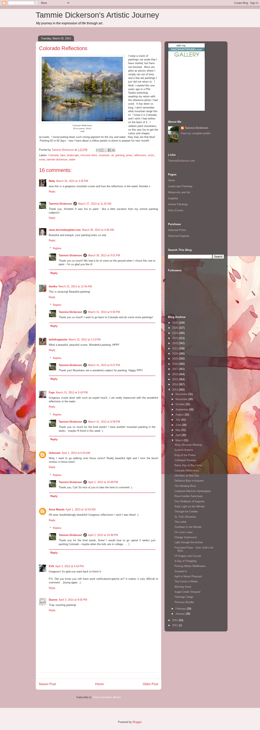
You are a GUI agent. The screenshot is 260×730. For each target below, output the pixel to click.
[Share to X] (106, 150)
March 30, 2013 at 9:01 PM (104, 255)
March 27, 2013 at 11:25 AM (94, 203)
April (179, 435)
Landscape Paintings (180, 186)
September (182, 409)
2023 (175, 338)
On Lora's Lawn (183, 532)
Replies (57, 248)
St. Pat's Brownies (185, 516)
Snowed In (180, 571)
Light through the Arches (188, 542)
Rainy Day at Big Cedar (188, 465)
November (182, 399)
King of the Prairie (185, 455)
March (180, 440)
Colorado (53, 155)
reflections (140, 155)
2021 (175, 348)
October (181, 404)
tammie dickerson (57, 159)
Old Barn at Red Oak (186, 475)
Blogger (137, 722)
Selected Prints (177, 230)
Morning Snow (182, 586)
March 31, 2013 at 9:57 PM (104, 365)
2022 (175, 343)
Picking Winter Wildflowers (190, 566)
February (181, 608)
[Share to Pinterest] (113, 150)
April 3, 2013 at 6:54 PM (69, 566)
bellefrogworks (58, 339)
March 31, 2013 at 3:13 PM (85, 339)
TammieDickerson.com (181, 160)
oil (112, 155)
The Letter (180, 521)
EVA (51, 566)
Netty (52, 180)
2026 (175, 322)
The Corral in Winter (186, 581)
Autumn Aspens (183, 449)
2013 (175, 389)
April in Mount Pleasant (188, 576)
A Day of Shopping (185, 561)
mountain (104, 155)
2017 (175, 368)
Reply (52, 191)
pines (129, 155)
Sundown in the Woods (188, 526)
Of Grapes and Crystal (187, 555)
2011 (175, 625)
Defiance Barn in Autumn (189, 480)
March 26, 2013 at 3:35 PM (72, 180)
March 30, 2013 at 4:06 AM (98, 229)
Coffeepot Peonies (185, 460)
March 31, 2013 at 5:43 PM (72, 392)
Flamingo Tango (183, 596)
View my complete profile (195, 133)
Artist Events (175, 210)
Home (99, 684)
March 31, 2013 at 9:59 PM (104, 421)
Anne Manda (56, 509)
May (178, 430)
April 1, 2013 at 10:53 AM (80, 509)
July (178, 419)
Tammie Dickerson (60, 203)
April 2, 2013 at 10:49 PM (103, 535)
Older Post (150, 684)
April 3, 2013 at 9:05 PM (73, 599)
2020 (175, 353)
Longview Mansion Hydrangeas (192, 491)
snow (42, 159)
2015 (175, 379)
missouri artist (88, 155)
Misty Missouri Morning (188, 444)
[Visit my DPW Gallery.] (186, 57)
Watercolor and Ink (179, 192)
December (182, 394)
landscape (73, 155)
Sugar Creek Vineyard (187, 591)
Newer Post (47, 684)
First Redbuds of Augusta (189, 501)
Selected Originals (179, 235)
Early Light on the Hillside (189, 506)
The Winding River (185, 485)
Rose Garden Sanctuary (188, 496)
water (72, 159)
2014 (175, 384)
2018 (175, 363)
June (179, 424)
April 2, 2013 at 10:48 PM (103, 482)
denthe (53, 286)
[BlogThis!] (102, 150)
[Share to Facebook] (109, 150)
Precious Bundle (184, 602)
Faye (52, 392)
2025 (175, 327)
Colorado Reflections (186, 470)
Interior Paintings (178, 204)
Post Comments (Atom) (107, 697)
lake (62, 155)
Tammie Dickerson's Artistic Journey (97, 15)
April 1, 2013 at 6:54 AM (76, 452)
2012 (175, 620)
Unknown (55, 452)
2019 (175, 358)
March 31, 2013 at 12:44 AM (75, 286)
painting (120, 155)
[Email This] (98, 150)
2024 (175, 333)
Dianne (53, 599)
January (181, 613)
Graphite (173, 198)
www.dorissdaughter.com (65, 229)
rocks (151, 155)
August (180, 414)
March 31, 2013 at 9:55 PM (104, 311)
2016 (175, 374)
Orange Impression (185, 537)
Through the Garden (186, 511)
